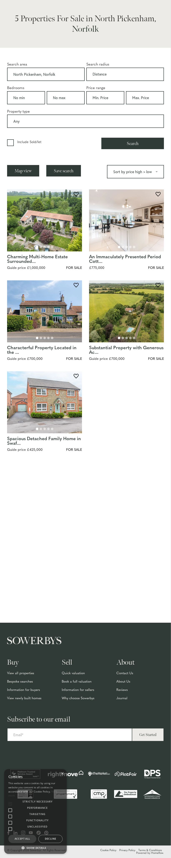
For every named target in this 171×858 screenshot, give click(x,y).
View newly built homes (24, 698)
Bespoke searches (20, 681)
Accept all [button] (22, 838)
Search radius (97, 65)
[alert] (35, 811)
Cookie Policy (108, 850)
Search (132, 143)
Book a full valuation (77, 681)
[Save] (76, 195)
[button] (35, 848)
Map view (23, 171)
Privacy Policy (127, 850)
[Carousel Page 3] (44, 247)
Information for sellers (78, 690)
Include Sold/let (29, 142)
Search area (17, 65)
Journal (121, 698)
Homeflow (157, 853)
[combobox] (46, 75)
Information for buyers (23, 690)
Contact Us (124, 673)
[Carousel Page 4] (48, 247)
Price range (95, 88)
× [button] (62, 773)
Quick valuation (73, 673)
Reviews (122, 690)
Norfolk (85, 29)
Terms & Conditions (150, 850)
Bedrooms (15, 88)
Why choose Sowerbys (78, 698)
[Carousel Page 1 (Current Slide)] (37, 247)
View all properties (20, 673)
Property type (18, 112)
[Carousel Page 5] (52, 247)
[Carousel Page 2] (41, 247)
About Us (123, 681)
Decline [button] (50, 838)
